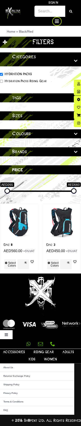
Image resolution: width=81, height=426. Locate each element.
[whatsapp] (28, 344)
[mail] (40, 344)
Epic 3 (50, 245)
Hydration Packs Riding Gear (26, 81)
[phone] (53, 344)
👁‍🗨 (25, 262)
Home (11, 31)
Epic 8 (8, 245)
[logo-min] (13, 9)
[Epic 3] (62, 223)
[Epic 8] (19, 223)
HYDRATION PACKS (18, 74)
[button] (32, 262)
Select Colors (12, 264)
